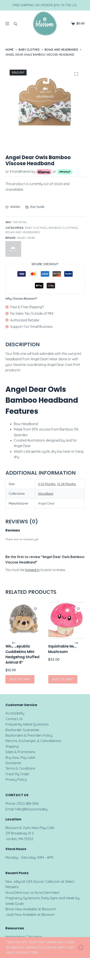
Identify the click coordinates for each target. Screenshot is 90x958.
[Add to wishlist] (35, 608)
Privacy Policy (16, 779)
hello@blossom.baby (31, 809)
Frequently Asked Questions (27, 724)
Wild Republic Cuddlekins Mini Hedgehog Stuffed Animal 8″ (22, 654)
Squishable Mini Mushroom (62, 649)
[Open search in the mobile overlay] (15, 23)
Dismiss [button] (80, 947)
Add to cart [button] (20, 679)
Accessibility (14, 713)
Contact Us (14, 719)
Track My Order (17, 774)
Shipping (12, 746)
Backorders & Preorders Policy (29, 735)
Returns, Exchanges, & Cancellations (33, 741)
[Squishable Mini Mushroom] (66, 620)
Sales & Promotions (20, 752)
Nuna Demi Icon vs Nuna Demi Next (32, 892)
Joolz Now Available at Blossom (30, 914)
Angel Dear (26, 237)
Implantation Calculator (23, 937)
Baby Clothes (36, 227)
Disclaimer (13, 763)
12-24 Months (66, 484)
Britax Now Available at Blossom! (30, 909)
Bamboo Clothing (63, 227)
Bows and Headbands (22, 232)
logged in (32, 570)
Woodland (45, 494)
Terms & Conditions (20, 768)
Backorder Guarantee (22, 730)
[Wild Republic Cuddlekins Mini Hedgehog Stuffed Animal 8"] (23, 620)
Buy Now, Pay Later (20, 757)
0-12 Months (46, 484)
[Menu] (7, 24)
